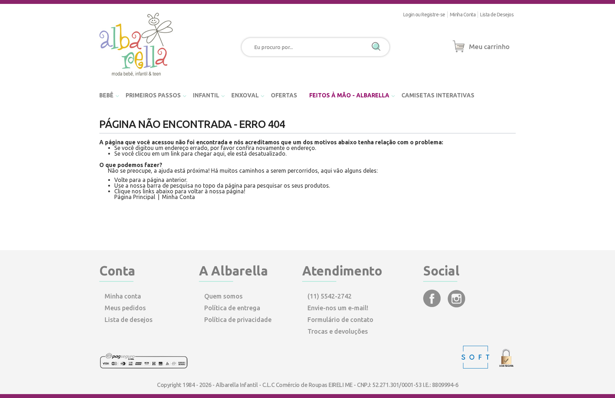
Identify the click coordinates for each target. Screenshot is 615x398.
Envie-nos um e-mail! (338, 307)
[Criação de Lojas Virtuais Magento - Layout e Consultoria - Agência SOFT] (476, 367)
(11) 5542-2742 (330, 296)
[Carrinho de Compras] (481, 52)
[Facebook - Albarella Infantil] (432, 304)
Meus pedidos (125, 307)
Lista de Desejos (497, 14)
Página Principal (134, 197)
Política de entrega (232, 307)
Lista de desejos (129, 319)
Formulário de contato (340, 319)
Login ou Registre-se (424, 14)
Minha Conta (463, 14)
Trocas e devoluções (338, 331)
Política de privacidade (238, 319)
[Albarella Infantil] (136, 78)
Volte (121, 180)
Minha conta (123, 296)
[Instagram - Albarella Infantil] (456, 304)
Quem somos (223, 296)
